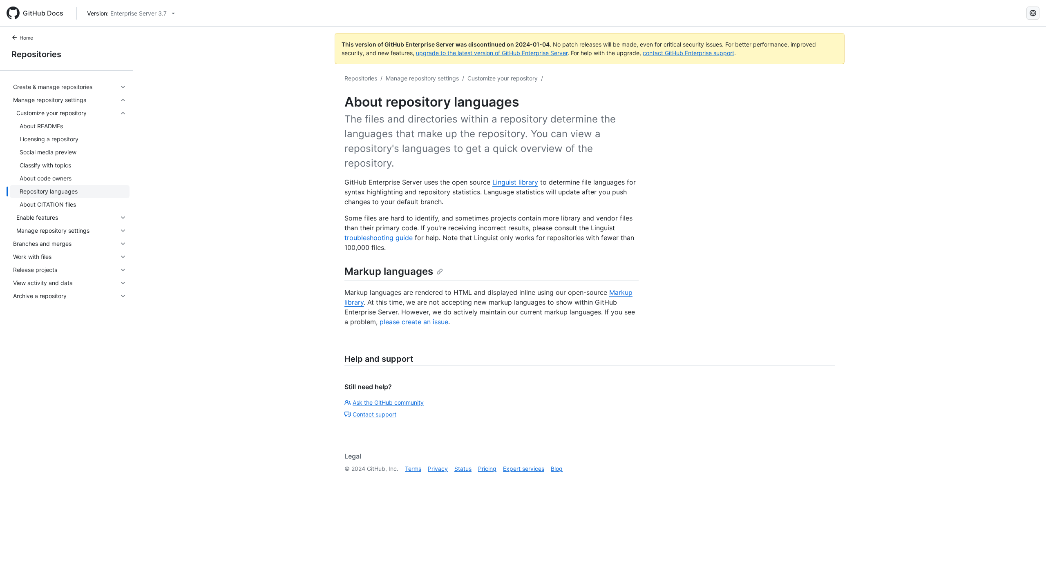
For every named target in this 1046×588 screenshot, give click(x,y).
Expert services (523, 468)
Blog (557, 468)
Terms (413, 468)
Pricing (487, 468)
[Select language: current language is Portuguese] (1032, 13)
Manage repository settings (422, 78)
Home (26, 38)
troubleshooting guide (378, 238)
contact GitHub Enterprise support (688, 52)
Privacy (438, 468)
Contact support (374, 414)
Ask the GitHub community (388, 402)
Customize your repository (502, 78)
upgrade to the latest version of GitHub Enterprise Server (492, 52)
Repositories (36, 54)
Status (463, 468)
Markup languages (388, 271)
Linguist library (515, 182)
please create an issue (414, 322)
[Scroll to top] (1028, 570)
